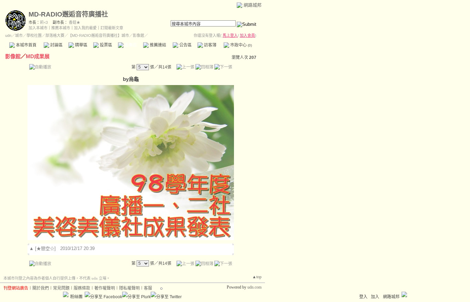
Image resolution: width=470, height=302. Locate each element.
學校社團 (34, 35)
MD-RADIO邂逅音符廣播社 (68, 14)
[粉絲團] (65, 294)
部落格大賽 (54, 35)
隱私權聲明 (129, 288)
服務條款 (82, 288)
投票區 (105, 45)
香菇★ (74, 22)
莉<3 (44, 22)
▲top (256, 276)
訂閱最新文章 (111, 28)
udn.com (254, 287)
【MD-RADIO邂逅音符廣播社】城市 (98, 35)
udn (8, 35)
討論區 (56, 45)
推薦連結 (157, 45)
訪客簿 (209, 45)
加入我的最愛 (85, 28)
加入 (375, 296)
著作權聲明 (104, 288)
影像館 (130, 45)
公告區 (185, 45)
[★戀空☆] (45, 248)
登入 (363, 296)
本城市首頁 (25, 45)
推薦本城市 (60, 28)
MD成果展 (38, 56)
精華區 (80, 45)
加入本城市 (38, 28)
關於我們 (40, 288)
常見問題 (61, 288)
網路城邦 (252, 5)
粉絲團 (76, 296)
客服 (148, 288)
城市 (19, 35)
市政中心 (240, 45)
